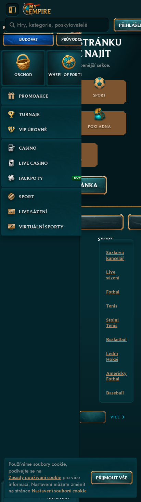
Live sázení (112, 275)
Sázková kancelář (115, 255)
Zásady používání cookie (35, 477)
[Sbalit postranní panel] (12, 10)
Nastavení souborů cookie (59, 491)
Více (115, 416)
